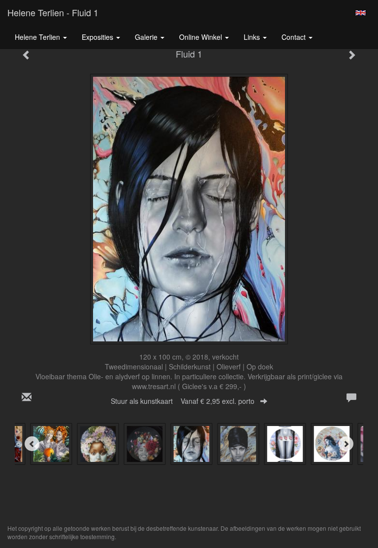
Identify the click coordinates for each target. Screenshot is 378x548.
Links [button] (253, 37)
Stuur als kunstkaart (182, 401)
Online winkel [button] (201, 37)
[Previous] (32, 443)
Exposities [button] (98, 37)
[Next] (346, 443)
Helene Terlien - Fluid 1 (52, 12)
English (360, 13)
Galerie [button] (147, 37)
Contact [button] (295, 37)
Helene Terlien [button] (38, 37)
